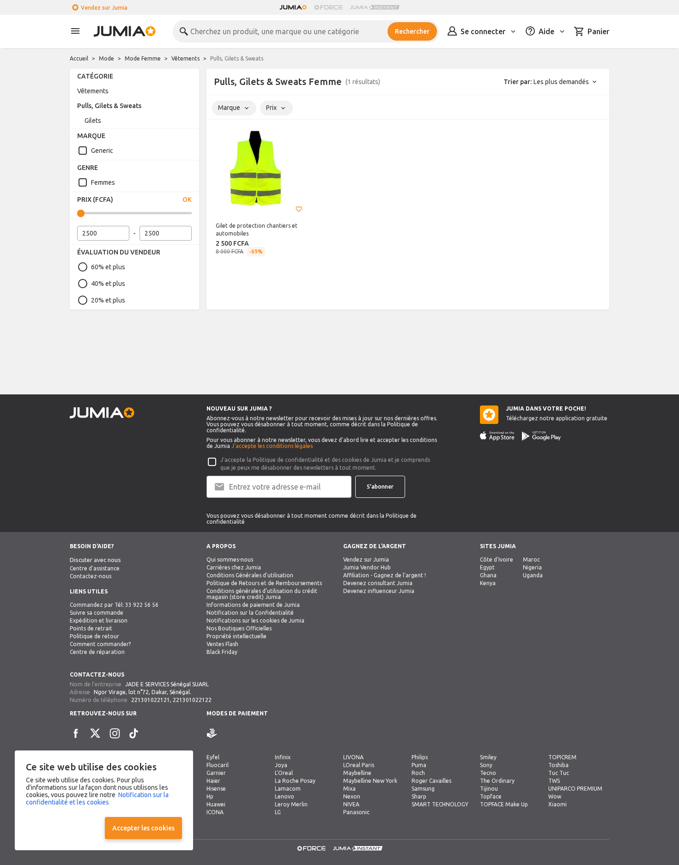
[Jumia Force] (328, 7)
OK (187, 199)
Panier (598, 31)
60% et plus (108, 267)
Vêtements (185, 58)
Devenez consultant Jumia (377, 583)
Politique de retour (94, 636)
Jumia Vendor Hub (367, 567)
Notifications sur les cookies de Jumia (255, 620)
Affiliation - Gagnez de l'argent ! (384, 575)
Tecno (488, 773)
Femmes (103, 182)
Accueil (79, 58)
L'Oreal (284, 773)
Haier (213, 781)
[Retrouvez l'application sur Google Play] (541, 436)
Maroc (531, 560)
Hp (209, 796)
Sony (486, 765)
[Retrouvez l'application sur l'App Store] (497, 436)
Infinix (283, 757)
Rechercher (412, 31)
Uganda (533, 575)
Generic (102, 150)
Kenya (488, 583)
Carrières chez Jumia (233, 567)
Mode (106, 58)
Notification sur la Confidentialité (250, 613)
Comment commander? (100, 644)
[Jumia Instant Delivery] (374, 7)
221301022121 (150, 700)
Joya (281, 765)
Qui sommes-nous (229, 560)
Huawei (215, 804)
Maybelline (357, 773)
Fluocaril (217, 765)
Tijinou (489, 789)
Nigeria (532, 567)
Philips (420, 757)
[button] (298, 209)
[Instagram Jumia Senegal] (114, 733)
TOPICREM (562, 757)
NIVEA (351, 804)
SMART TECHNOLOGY (440, 804)
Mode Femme (143, 58)
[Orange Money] (225, 733)
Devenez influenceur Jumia (378, 591)
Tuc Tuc (558, 773)
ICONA (215, 812)
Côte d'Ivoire (496, 560)
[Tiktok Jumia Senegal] (134, 733)
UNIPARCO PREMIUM (575, 789)
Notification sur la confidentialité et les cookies (97, 798)
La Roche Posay (295, 781)
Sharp (419, 796)
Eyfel (212, 757)
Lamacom (288, 789)
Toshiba (558, 765)
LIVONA (353, 757)
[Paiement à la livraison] (212, 733)
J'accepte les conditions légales (272, 446)
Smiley (488, 757)
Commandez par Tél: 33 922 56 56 (114, 605)
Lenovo (284, 796)
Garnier (216, 773)
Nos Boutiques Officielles (239, 628)
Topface (491, 796)
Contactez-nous (90, 576)
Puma (419, 765)
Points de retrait (91, 628)
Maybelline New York (370, 781)
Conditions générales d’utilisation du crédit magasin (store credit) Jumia (261, 594)
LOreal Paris (358, 765)
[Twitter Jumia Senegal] (95, 733)
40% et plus (108, 283)
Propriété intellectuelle (236, 636)
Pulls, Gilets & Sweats (109, 105)
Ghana (488, 575)
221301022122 (192, 700)
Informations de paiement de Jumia (253, 605)
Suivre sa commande (96, 613)
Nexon (351, 796)
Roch (418, 773)
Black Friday (221, 652)
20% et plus (108, 300)
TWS (554, 781)
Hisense (216, 789)
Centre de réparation (97, 652)
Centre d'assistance (95, 568)
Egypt (487, 567)
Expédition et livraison (98, 620)
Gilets (93, 120)
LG (278, 812)
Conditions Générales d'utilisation (249, 575)
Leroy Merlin (291, 804)
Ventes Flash (222, 644)
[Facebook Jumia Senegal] (75, 733)
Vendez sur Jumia (104, 8)
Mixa (349, 789)
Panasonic (356, 812)
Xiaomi (557, 804)
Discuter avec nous (95, 560)
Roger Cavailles (431, 781)
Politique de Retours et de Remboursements (264, 583)
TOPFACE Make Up (504, 804)
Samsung (423, 789)
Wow (554, 796)
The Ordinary (497, 781)
